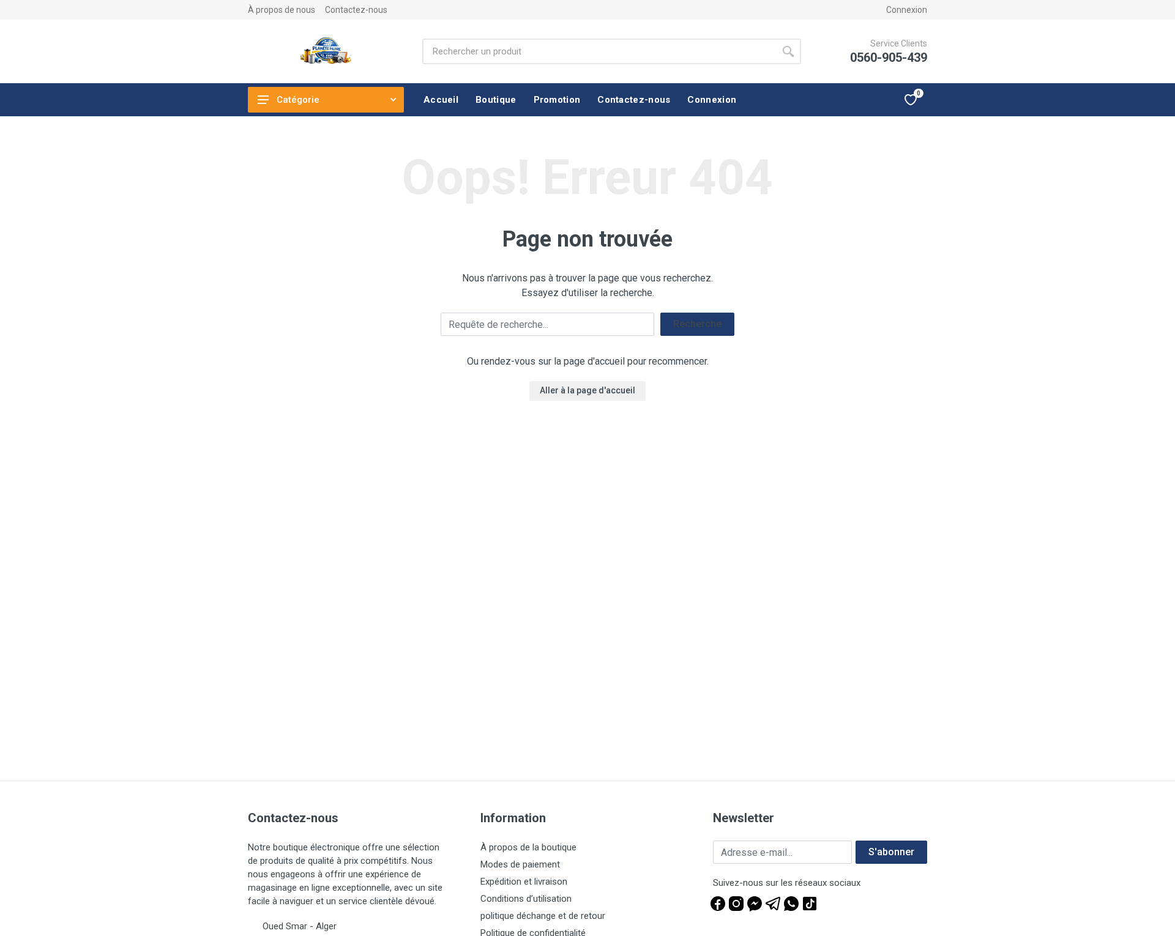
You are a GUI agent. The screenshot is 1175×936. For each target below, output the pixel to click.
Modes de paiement (520, 864)
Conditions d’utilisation (526, 898)
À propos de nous (281, 10)
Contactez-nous (356, 10)
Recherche (697, 324)
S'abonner (891, 852)
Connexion (906, 10)
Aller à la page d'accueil (587, 390)
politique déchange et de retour (542, 915)
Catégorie (298, 99)
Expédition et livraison (523, 881)
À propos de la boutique (528, 847)
